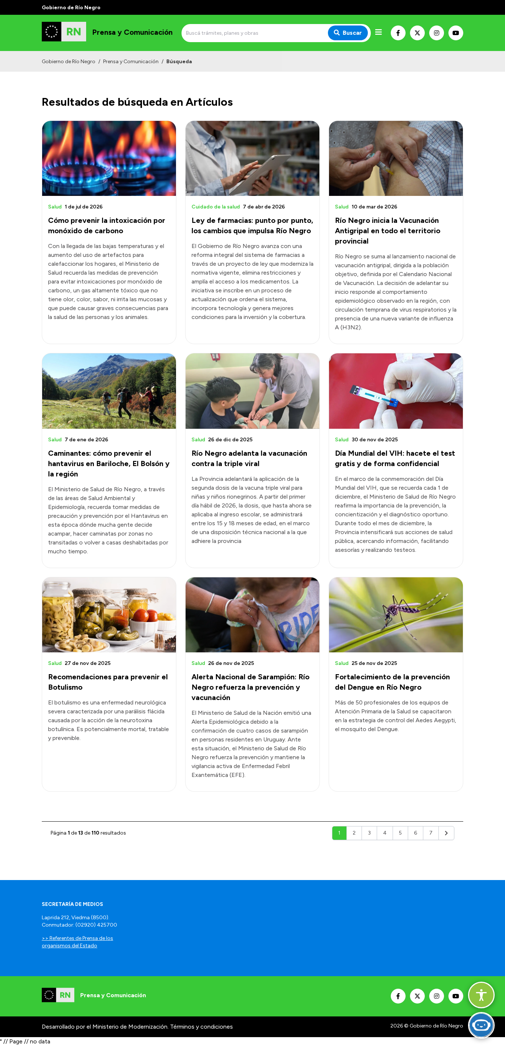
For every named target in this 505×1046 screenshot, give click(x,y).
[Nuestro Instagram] (436, 33)
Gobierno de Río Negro (68, 61)
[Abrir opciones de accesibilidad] (481, 995)
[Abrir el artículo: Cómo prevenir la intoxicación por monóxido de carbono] (109, 158)
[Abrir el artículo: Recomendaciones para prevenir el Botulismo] (109, 614)
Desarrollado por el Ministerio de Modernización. (105, 1026)
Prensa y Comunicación (131, 61)
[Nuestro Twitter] (417, 33)
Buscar (352, 32)
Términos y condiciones (201, 1026)
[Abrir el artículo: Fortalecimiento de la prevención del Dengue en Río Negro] (396, 614)
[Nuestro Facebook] (398, 33)
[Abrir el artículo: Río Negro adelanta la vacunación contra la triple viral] (252, 390)
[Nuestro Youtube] (455, 33)
